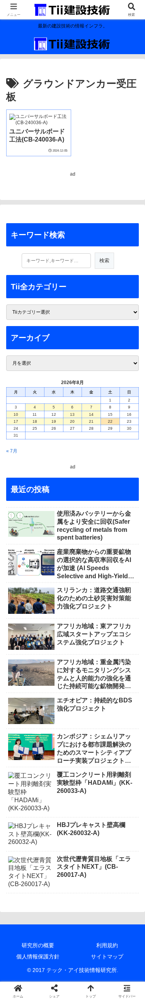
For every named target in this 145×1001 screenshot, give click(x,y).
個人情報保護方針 (38, 956)
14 (91, 414)
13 (72, 414)
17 (16, 421)
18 (34, 421)
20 (72, 421)
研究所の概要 (38, 945)
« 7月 (11, 451)
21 (91, 421)
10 (16, 414)
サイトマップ (107, 956)
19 (53, 421)
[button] (129, 865)
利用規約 (107, 945)
